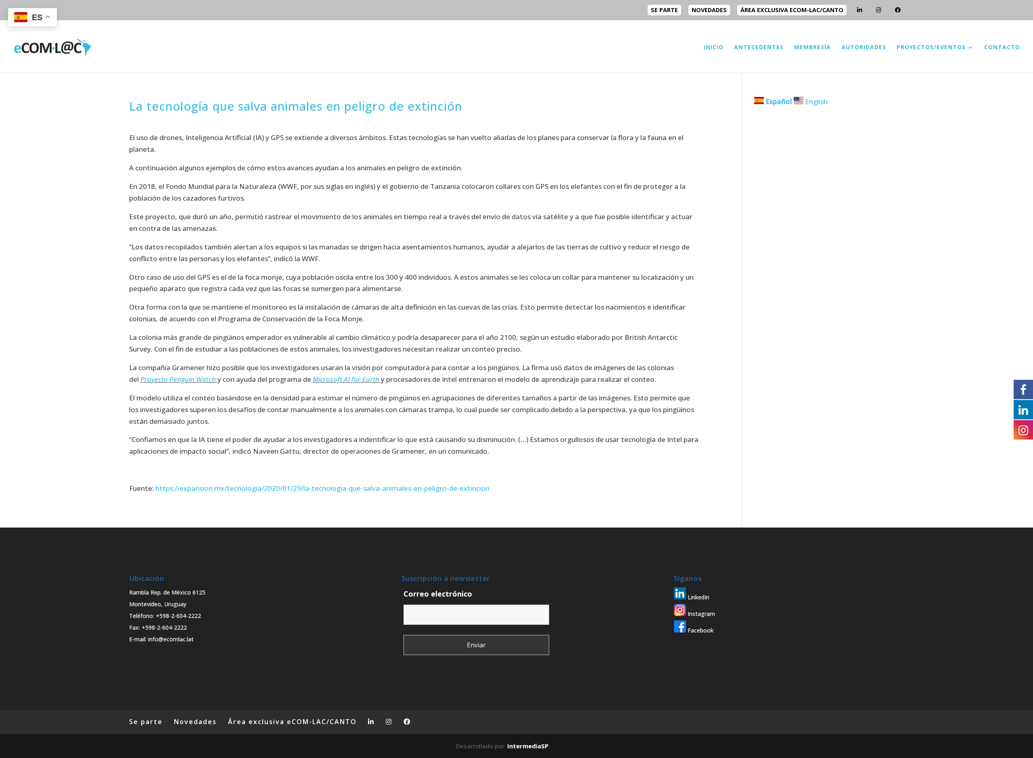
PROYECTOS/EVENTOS (931, 47)
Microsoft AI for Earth (346, 379)
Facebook (699, 630)
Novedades (709, 10)
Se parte (664, 10)
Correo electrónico (438, 594)
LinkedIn (697, 597)
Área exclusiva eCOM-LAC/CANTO (791, 10)
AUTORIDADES (863, 47)
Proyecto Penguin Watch (178, 379)
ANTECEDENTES (759, 47)
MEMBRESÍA (812, 47)
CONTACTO (1002, 47)
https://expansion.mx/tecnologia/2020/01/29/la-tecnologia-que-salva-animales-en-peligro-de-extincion (322, 488)
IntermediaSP (527, 746)
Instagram (700, 614)
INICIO (714, 47)
